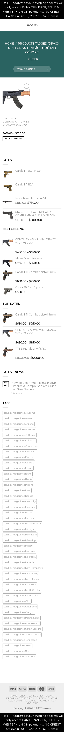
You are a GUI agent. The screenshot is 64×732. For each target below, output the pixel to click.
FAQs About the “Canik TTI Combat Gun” (32, 700)
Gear (54, 698)
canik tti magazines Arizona (19, 424)
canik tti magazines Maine (18, 512)
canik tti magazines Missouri (19, 545)
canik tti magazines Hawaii (18, 468)
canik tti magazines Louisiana (19, 507)
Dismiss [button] (53, 16)
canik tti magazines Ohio (17, 601)
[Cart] (59, 25)
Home (9, 43)
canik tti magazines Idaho (18, 473)
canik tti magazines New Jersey (21, 573)
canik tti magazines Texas (17, 645)
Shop (23, 695)
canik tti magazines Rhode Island (22, 623)
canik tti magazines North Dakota (22, 595)
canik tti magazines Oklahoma (20, 606)
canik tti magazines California (19, 435)
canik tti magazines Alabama (19, 413)
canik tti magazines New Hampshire (23, 568)
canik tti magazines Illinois (18, 479)
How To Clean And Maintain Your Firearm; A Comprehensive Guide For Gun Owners (33, 386)
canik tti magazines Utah (17, 651)
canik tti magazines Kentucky (20, 501)
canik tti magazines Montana (19, 551)
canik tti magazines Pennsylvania (22, 617)
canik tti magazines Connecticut (21, 446)
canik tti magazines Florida (18, 457)
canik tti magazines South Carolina (22, 629)
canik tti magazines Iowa (17, 490)
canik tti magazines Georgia (19, 462)
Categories (36, 695)
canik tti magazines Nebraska (20, 557)
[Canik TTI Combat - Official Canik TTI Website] (32, 25)
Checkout (42, 698)
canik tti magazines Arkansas (19, 429)
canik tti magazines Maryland (19, 518)
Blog (49, 695)
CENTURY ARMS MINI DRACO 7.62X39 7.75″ (16, 123)
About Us (32, 703)
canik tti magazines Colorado (19, 440)
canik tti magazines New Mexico (21, 579)
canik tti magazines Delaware (20, 451)
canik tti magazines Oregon (19, 612)
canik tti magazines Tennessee (20, 640)
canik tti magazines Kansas (18, 496)
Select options (13, 138)
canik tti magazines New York (20, 584)
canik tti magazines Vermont (19, 656)
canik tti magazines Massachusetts (22, 523)
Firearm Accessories (20, 698)
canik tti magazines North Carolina (22, 590)
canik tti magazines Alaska (18, 418)
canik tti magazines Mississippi (20, 540)
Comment (16, 393)
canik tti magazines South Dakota (22, 634)
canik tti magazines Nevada (19, 562)
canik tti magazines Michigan (19, 529)
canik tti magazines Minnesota (20, 534)
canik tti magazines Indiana (18, 485)
